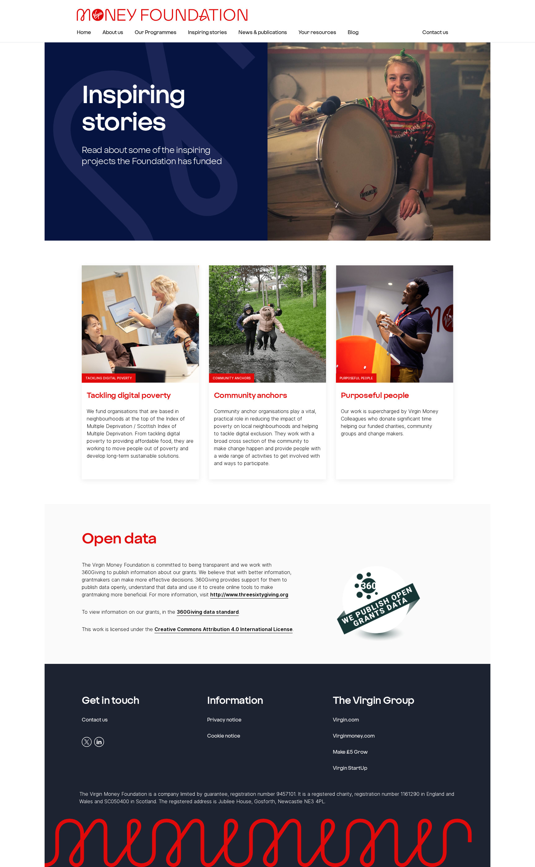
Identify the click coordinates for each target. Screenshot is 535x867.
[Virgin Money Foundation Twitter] (87, 741)
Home (84, 32)
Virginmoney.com (354, 735)
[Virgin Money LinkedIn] (99, 741)
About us (112, 32)
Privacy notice (224, 719)
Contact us (435, 32)
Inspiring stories (207, 32)
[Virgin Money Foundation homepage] (164, 14)
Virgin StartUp (350, 768)
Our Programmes (155, 32)
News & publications (262, 32)
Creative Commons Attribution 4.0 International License (223, 629)
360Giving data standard (208, 612)
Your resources (317, 32)
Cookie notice (223, 735)
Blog (353, 32)
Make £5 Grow (350, 751)
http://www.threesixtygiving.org (249, 594)
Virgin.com (346, 719)
